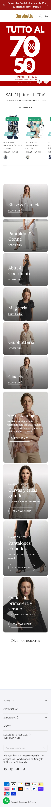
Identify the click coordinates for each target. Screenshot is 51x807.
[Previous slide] (29, 127)
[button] (4, 16)
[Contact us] (6, 800)
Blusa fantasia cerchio (32, 147)
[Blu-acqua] (28, 157)
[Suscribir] (44, 748)
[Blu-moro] (5, 157)
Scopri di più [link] (15, 210)
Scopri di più (15, 245)
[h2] (25, 304)
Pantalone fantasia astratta (12, 147)
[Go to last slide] (4, 5)
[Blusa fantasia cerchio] (35, 127)
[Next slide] (47, 5)
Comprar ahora (21, 511)
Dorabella (14, 802)
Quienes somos (19, 438)
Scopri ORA (25, 107)
